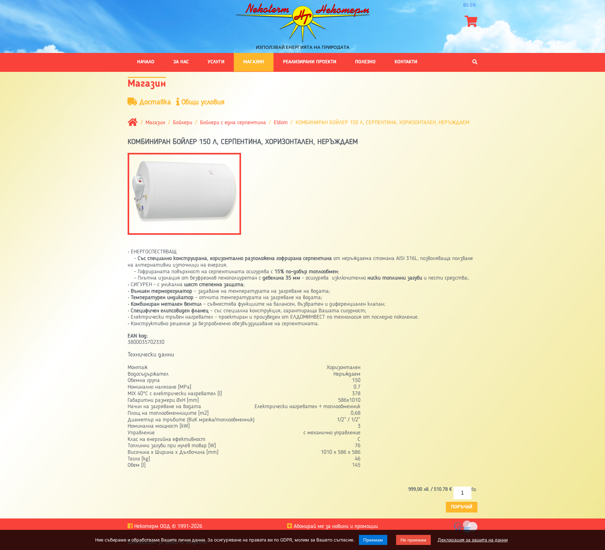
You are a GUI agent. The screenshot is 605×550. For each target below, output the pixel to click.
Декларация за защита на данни (473, 539)
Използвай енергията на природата (302, 47)
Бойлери (182, 122)
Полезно (365, 62)
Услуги (216, 62)
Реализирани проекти (309, 62)
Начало (145, 62)
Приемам (373, 539)
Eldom (281, 122)
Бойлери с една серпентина (233, 122)
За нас (181, 62)
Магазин (253, 62)
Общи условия (202, 102)
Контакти (406, 62)
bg (466, 5)
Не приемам (413, 539)
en (473, 5)
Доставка (154, 102)
